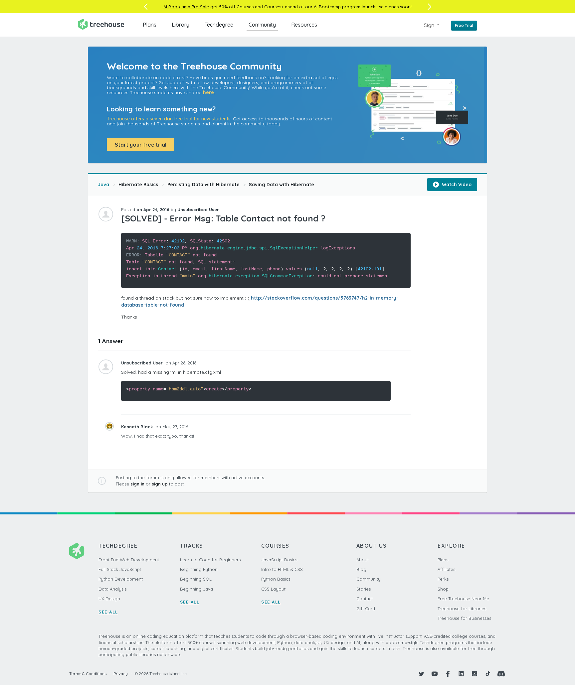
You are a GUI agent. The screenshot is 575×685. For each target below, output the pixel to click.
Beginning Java (196, 589)
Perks (443, 579)
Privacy (120, 673)
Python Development (120, 579)
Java (103, 185)
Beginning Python (199, 569)
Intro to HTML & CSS (282, 569)
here (208, 92)
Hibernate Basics (138, 185)
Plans (149, 24)
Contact (364, 598)
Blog (361, 569)
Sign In (432, 25)
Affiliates (446, 569)
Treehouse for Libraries (462, 608)
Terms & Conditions (87, 673)
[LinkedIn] (461, 673)
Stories (363, 589)
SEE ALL (108, 612)
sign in (137, 483)
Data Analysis (112, 589)
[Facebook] (448, 673)
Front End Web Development (128, 559)
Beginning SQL (196, 579)
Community (262, 24)
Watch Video (456, 185)
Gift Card (365, 608)
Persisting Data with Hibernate (203, 185)
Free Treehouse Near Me (463, 598)
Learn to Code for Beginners (210, 559)
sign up (160, 483)
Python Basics (275, 579)
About (362, 559)
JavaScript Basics (279, 559)
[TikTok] (487, 673)
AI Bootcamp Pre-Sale (186, 6)
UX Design (109, 598)
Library (180, 24)
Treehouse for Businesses (464, 618)
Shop (443, 589)
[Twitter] (421, 673)
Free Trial (464, 25)
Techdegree (219, 24)
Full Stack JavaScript (119, 569)
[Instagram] (474, 673)
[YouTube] (434, 673)
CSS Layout (273, 589)
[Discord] (501, 673)
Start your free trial (140, 144)
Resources (304, 24)
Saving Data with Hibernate (281, 185)
